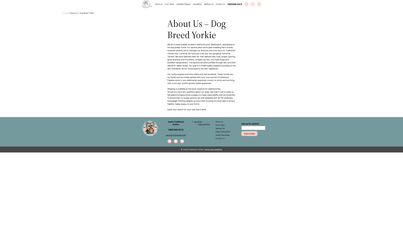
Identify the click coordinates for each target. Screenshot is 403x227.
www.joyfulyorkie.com (176, 135)
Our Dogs (198, 122)
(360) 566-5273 (175, 130)
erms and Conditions (214, 149)
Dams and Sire (204, 124)
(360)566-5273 (234, 4)
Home (65, 13)
